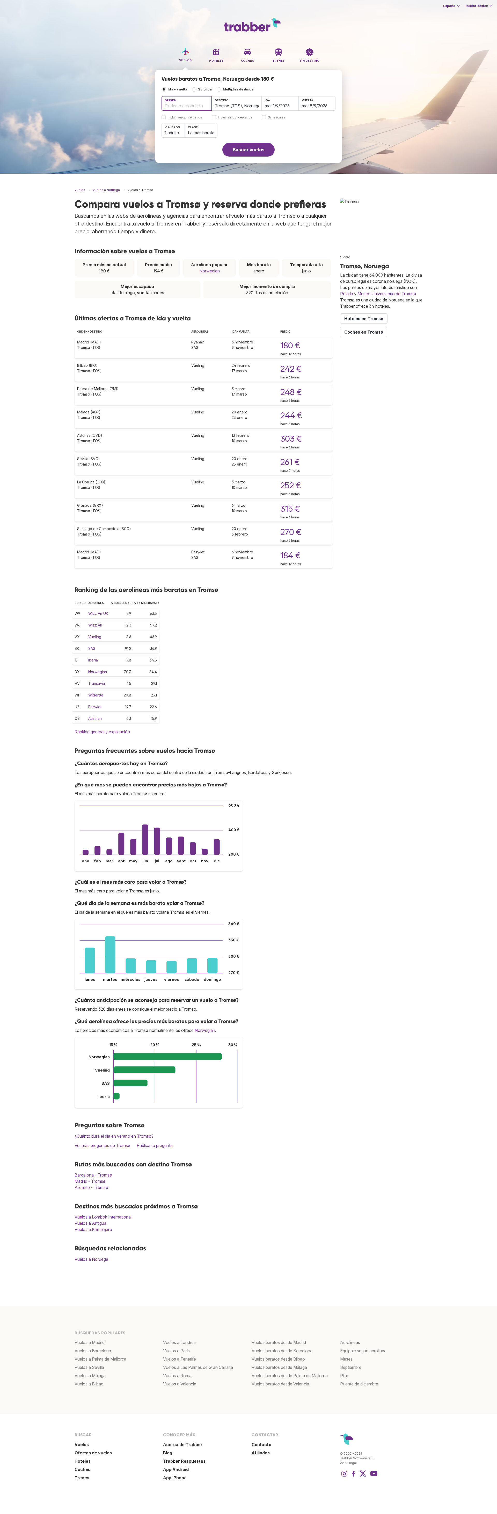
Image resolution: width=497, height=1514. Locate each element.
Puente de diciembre (359, 1383)
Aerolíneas (350, 1342)
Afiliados (261, 1452)
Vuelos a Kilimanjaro (93, 1229)
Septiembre (350, 1367)
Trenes (82, 1477)
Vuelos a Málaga (90, 1375)
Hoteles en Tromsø (363, 318)
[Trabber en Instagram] (344, 1476)
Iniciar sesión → (479, 6)
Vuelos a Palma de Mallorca (100, 1359)
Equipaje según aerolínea (363, 1350)
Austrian (95, 718)
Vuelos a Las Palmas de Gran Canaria (198, 1367)
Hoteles (83, 1461)
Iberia (93, 660)
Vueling (94, 637)
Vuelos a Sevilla (89, 1367)
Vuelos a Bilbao (89, 1383)
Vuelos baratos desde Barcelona (282, 1350)
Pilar (344, 1375)
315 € (290, 509)
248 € (291, 392)
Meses (346, 1359)
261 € (290, 462)
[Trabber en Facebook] (353, 1476)
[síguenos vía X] (363, 1476)
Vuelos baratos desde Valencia (280, 1383)
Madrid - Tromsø (90, 1181)
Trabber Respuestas (184, 1461)
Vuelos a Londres (179, 1342)
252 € (290, 485)
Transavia (96, 683)
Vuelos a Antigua (90, 1223)
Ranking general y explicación (102, 731)
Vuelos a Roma (177, 1375)
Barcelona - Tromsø (93, 1175)
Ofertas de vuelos (93, 1452)
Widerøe (95, 695)
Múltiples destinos (238, 89)
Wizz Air (95, 625)
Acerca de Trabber (182, 1444)
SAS (91, 648)
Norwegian (209, 270)
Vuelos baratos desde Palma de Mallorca (290, 1375)
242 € (291, 369)
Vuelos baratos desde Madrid (279, 1342)
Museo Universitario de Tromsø (386, 293)
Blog (167, 1452)
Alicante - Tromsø (91, 1187)
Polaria (346, 293)
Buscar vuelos (249, 149)
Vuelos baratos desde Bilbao (278, 1359)
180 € (290, 345)
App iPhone (175, 1477)
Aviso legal (348, 1463)
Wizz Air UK (98, 613)
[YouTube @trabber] (373, 1476)
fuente (345, 257)
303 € (291, 439)
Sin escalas (276, 117)
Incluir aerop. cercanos (185, 117)
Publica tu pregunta (155, 1145)
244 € (291, 415)
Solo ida (205, 89)
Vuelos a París (176, 1350)
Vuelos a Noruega (91, 1259)
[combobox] (187, 103)
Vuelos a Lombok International (103, 1217)
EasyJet (94, 707)
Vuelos (82, 1444)
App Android (176, 1469)
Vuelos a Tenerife (179, 1359)
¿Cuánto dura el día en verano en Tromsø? (114, 1136)
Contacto (261, 1444)
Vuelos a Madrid (90, 1342)
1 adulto (172, 132)
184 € (290, 555)
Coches (82, 1469)
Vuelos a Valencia (179, 1383)
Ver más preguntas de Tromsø (102, 1145)
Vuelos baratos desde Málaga (279, 1367)
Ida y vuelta (177, 89)
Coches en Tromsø (363, 332)
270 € (290, 532)
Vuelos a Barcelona (93, 1350)
